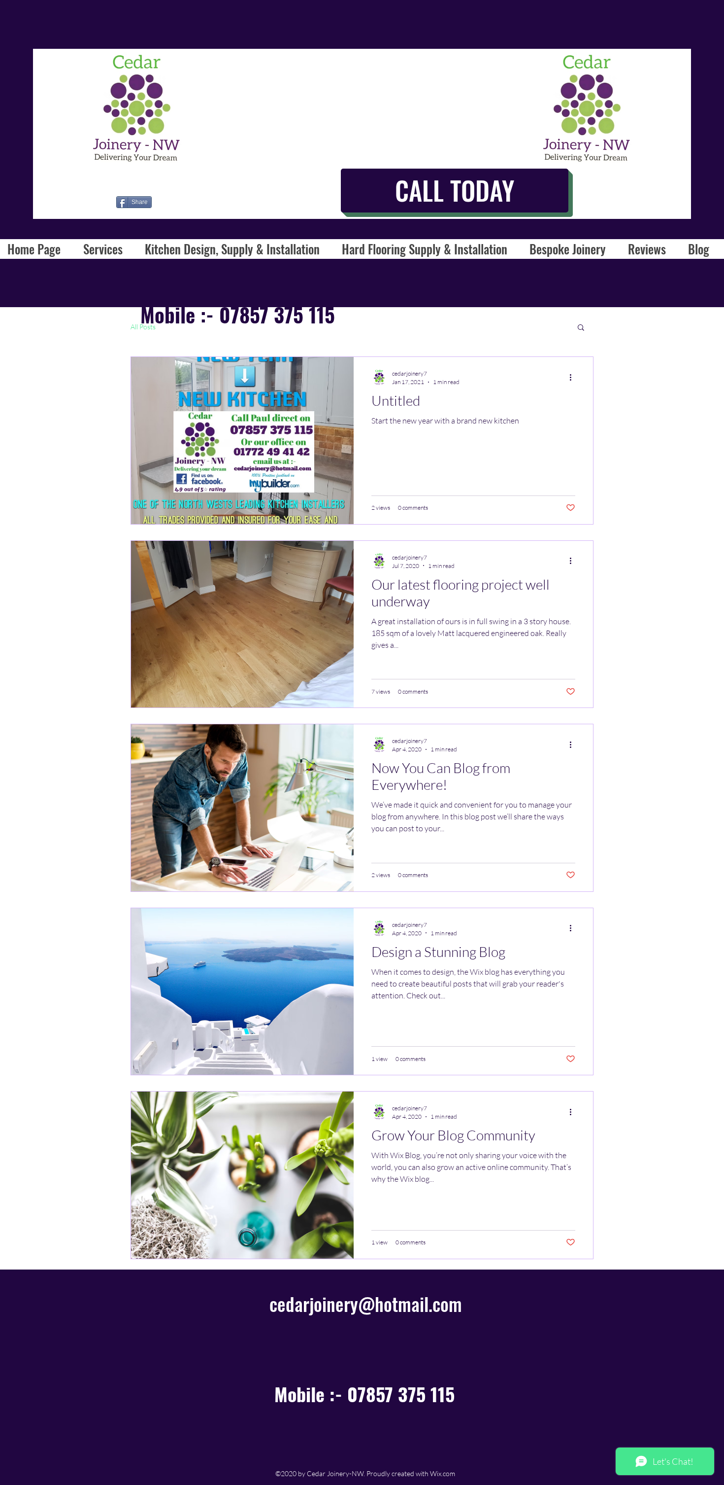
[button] (581, 328)
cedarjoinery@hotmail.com (365, 1303)
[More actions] (574, 377)
